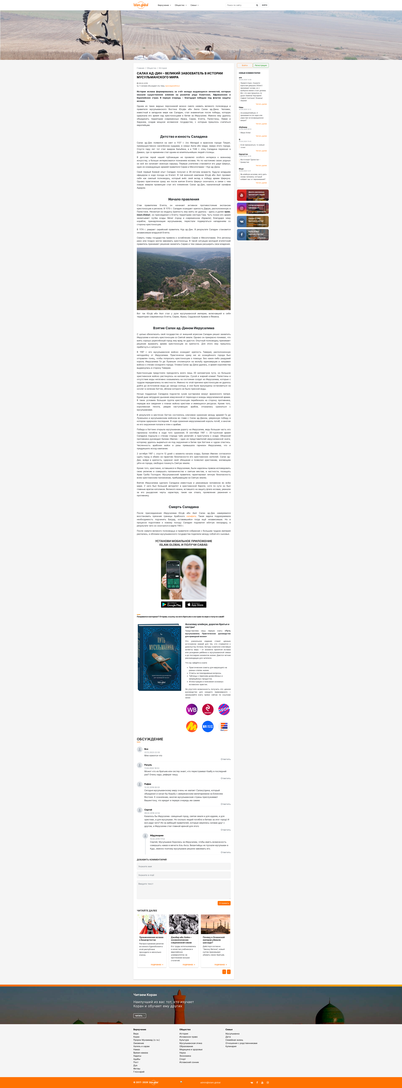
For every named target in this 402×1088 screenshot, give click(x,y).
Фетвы (136, 1068)
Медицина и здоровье (190, 1049)
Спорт (182, 1059)
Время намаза (140, 1052)
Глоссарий (138, 1071)
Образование (186, 1046)
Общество (180, 5)
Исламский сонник (189, 1062)
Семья (194, 5)
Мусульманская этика (190, 1043)
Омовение (138, 1043)
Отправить (224, 903)
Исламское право (188, 1036)
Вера (135, 1033)
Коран (136, 1036)
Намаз (136, 1049)
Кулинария (230, 1046)
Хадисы (137, 1056)
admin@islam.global (210, 1082)
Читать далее (261, 104)
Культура (184, 1040)
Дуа (135, 1065)
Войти (264, 5)
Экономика (185, 1056)
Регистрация (261, 65)
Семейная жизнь (234, 1040)
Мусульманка (232, 1033)
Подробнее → (157, 965)
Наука (182, 1052)
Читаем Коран (145, 995)
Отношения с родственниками (241, 1043)
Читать (139, 1016)
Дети (228, 1036)
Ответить (226, 759)
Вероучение (163, 5)
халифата (191, 516)
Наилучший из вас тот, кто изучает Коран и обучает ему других (163, 1004)
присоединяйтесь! (172, 86)
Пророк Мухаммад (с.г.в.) (146, 1040)
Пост (136, 1062)
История (183, 1033)
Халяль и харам (141, 1046)
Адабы (136, 1059)
